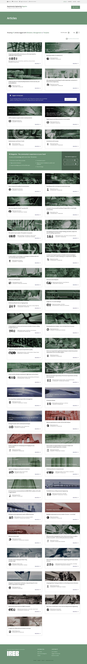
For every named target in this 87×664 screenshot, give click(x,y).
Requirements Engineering (17, 7)
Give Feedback (54, 651)
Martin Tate (56, 425)
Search (78, 1)
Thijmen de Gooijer (24, 377)
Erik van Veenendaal (57, 609)
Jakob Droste (26, 61)
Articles (65, 1)
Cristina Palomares (24, 609)
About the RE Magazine (42, 653)
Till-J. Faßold (56, 259)
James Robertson (66, 282)
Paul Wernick (28, 330)
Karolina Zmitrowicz (19, 188)
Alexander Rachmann (63, 563)
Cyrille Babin (18, 85)
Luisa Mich (20, 282)
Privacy (43, 660)
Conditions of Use (49, 660)
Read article (37, 63)
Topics (76, 7)
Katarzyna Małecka (19, 260)
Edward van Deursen (21, 517)
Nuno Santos (56, 188)
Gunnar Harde (18, 401)
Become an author (55, 655)
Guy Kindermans (18, 120)
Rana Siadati (23, 330)
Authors (74, 1)
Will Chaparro (36, 377)
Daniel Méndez (23, 305)
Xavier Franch (29, 305)
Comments (70, 1)
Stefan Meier (18, 495)
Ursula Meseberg (59, 493)
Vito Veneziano (33, 330)
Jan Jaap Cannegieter (29, 517)
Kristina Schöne (24, 352)
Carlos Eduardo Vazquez (70, 379)
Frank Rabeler (56, 517)
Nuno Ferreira (66, 235)
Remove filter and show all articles (73, 38)
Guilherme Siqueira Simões (61, 379)
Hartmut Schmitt (32, 61)
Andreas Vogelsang (35, 305)
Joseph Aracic (18, 587)
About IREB (39, 651)
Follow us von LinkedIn (70, 160)
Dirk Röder (63, 304)
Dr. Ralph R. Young (19, 563)
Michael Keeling (31, 377)
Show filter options (64, 32)
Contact (38, 655)
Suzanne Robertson (59, 282)
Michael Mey (18, 143)
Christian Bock (56, 84)
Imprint (39, 660)
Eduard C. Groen (15, 61)
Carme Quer (30, 609)
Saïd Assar (66, 403)
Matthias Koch (26, 426)
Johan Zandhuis (18, 538)
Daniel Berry (72, 471)
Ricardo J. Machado (72, 235)
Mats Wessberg (56, 585)
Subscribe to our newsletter (70, 163)
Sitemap (35, 660)
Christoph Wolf (56, 449)
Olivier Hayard (33, 235)
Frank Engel (75, 563)
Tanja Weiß (64, 493)
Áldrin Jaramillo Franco (60, 403)
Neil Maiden (56, 58)
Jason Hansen (56, 355)
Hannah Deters (21, 61)
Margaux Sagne (36, 352)
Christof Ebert (18, 449)
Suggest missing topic (71, 99)
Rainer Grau (56, 212)
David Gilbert (58, 304)
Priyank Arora (56, 328)
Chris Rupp (20, 471)
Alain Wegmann (27, 235)
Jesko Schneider (70, 563)
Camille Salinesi (18, 210)
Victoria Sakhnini (66, 471)
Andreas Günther (30, 352)
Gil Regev (23, 235)
